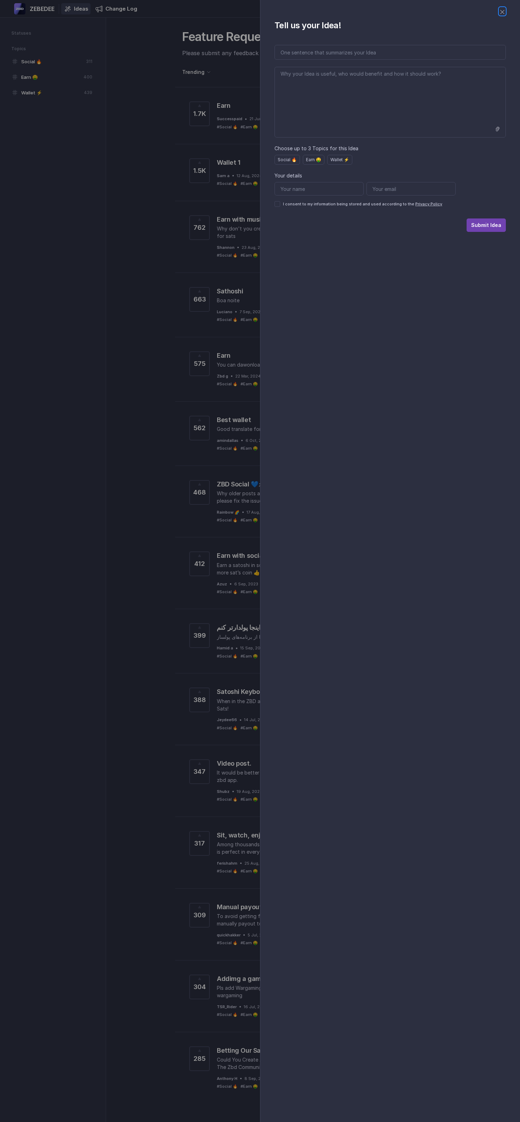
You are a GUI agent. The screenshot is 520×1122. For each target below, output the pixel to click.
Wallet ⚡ (339, 159)
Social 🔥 (287, 159)
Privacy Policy (428, 203)
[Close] (502, 11)
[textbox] (390, 102)
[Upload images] (497, 129)
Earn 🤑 (313, 159)
